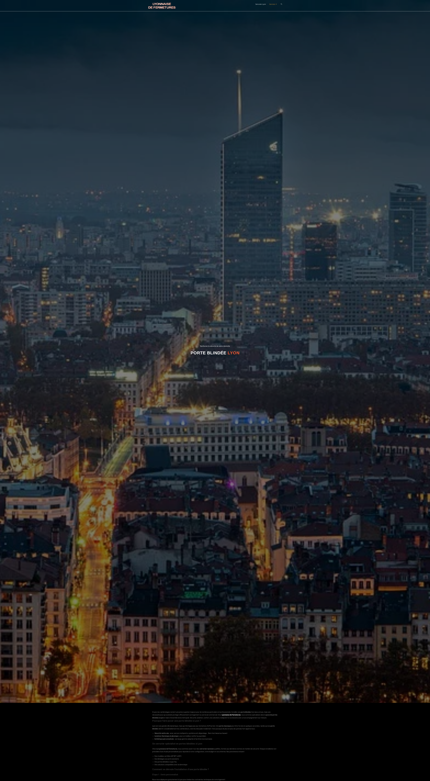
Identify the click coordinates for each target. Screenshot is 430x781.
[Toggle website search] (281, 4)
